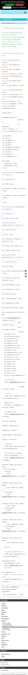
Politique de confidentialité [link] (19, 7)
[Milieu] (26, 273)
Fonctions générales (7, 624)
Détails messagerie (7, 623)
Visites (13, 660)
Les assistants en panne (8, 625)
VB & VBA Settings (7, 629)
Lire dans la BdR (7, 627)
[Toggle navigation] (25, 12)
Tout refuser (20, 5)
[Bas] (26, 276)
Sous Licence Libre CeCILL (20, 674)
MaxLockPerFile (6, 628)
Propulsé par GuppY (5, 674)
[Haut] (26, 271)
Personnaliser (6, 7)
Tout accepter (10, 5)
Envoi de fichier (5, 670)
